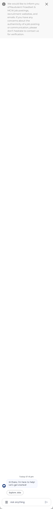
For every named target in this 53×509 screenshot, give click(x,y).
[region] (26, 253)
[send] (46, 502)
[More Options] (6, 502)
